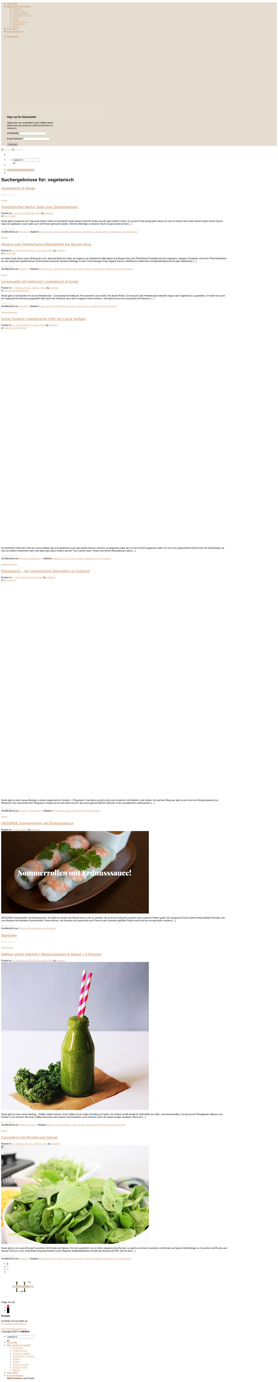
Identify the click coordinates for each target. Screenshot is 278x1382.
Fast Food (58, 269)
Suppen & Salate (20, 13)
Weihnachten (102, 231)
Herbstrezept (61, 306)
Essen (42, 231)
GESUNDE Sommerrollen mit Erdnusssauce (37, 823)
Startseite (12, 3)
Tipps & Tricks (19, 24)
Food (49, 231)
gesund (57, 231)
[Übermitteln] (14, 163)
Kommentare (92, 810)
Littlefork (48, 213)
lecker (65, 231)
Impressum (6, 1328)
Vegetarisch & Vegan (22, 15)
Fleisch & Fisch (20, 22)
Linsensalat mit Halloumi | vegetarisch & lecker (40, 281)
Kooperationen (15, 31)
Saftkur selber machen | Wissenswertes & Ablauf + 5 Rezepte (51, 954)
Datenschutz (20, 1328)
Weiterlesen (8, 194)
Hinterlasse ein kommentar (123, 231)
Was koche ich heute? (19, 6)
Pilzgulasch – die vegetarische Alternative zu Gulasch (45, 571)
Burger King (45, 269)
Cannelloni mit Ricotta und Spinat (29, 1137)
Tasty (78, 231)
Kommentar (110, 306)
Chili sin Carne (68, 558)
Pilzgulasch (59, 810)
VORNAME (13, 133)
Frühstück (17, 9)
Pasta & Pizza (19, 11)
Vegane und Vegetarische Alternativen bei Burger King (46, 244)
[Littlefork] (12, 149)
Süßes (16, 18)
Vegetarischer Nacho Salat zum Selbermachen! (39, 207)
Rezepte (4, 200)
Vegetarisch (88, 231)
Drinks (16, 20)
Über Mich (12, 28)
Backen (16, 26)
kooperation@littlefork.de (14, 1323)
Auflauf (56, 558)
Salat (72, 231)
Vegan (87, 269)
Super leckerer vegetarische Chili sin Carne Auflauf (43, 319)
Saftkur (66, 1125)
